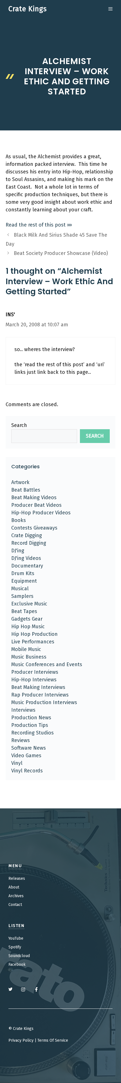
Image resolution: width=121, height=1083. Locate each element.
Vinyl (17, 763)
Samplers (22, 596)
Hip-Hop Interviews (34, 680)
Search (19, 425)
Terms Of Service (52, 1040)
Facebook (17, 964)
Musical (20, 588)
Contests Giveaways (34, 528)
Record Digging (28, 543)
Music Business (28, 657)
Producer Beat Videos (36, 505)
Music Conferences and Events (46, 664)
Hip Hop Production (34, 634)
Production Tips (29, 725)
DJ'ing (17, 551)
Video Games (26, 755)
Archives (16, 896)
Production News (31, 718)
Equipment (24, 581)
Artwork (20, 482)
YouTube (15, 938)
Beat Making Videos (34, 497)
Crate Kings (27, 9)
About (13, 887)
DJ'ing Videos (26, 558)
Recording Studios (32, 733)
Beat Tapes (24, 611)
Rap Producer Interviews (40, 695)
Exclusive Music (29, 604)
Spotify (14, 947)
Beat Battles (25, 490)
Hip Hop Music (28, 626)
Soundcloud (19, 955)
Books (18, 520)
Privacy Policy (20, 1040)
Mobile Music (26, 649)
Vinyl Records (27, 771)
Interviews (23, 710)
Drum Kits (22, 573)
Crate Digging (26, 535)
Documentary (27, 566)
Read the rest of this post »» (39, 225)
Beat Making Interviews (38, 687)
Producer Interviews (34, 672)
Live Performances (32, 642)
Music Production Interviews (44, 702)
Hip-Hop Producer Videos (41, 513)
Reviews (20, 740)
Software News (28, 748)
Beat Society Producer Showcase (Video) (61, 253)
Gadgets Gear (26, 619)
